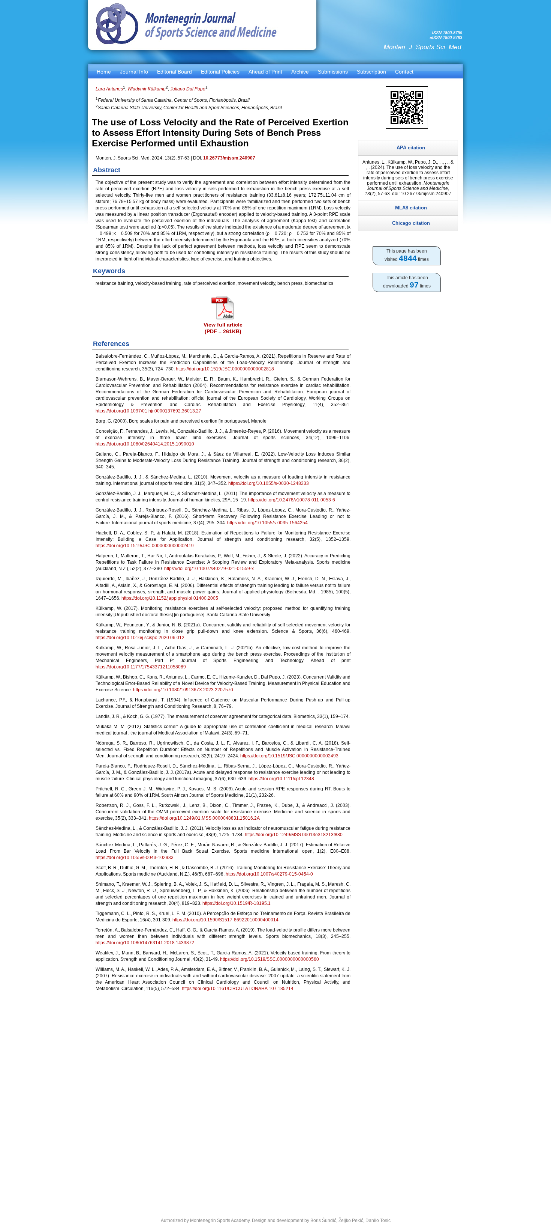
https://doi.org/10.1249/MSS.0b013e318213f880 (294, 834)
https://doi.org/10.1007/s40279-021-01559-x (209, 568)
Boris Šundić (323, 1220)
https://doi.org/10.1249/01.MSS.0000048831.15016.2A (204, 818)
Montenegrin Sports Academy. (220, 1220)
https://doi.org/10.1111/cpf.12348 (281, 778)
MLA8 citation (411, 208)
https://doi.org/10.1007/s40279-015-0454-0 (269, 874)
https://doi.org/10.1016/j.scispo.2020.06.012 (140, 637)
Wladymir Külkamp (146, 89)
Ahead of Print (265, 72)
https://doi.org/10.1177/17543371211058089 (141, 667)
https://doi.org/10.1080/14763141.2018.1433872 (145, 942)
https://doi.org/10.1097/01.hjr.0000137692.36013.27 (148, 411)
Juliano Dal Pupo (187, 89)
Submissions (333, 72)
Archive (300, 72)
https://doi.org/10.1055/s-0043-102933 (135, 857)
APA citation (411, 147)
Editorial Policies (220, 72)
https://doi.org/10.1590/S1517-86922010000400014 (225, 920)
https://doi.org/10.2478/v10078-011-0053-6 (291, 500)
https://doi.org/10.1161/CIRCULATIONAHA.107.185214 (237, 988)
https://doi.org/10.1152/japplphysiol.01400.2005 (169, 598)
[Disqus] (223, 1100)
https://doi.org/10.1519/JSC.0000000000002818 (225, 369)
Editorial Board (174, 72)
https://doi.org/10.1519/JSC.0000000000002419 (145, 545)
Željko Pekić (350, 1220)
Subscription (371, 72)
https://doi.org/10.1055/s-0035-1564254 (267, 522)
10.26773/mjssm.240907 (229, 158)
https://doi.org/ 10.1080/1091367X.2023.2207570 (183, 689)
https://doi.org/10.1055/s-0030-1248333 (268, 483)
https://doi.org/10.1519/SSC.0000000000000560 (269, 959)
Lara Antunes (109, 89)
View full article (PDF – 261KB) (223, 328)
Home (104, 72)
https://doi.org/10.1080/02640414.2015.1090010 (145, 444)
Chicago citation (411, 223)
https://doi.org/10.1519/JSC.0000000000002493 (289, 755)
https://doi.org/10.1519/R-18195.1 (236, 903)
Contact (404, 72)
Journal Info (134, 72)
